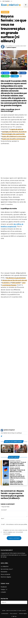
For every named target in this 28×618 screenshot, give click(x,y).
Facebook (4, 587)
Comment (4, 510)
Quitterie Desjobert (9, 430)
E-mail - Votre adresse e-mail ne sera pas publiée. (14, 524)
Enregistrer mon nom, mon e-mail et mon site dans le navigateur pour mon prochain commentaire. (15, 532)
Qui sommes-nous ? (7, 569)
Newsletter (4, 571)
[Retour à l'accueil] (11, 5)
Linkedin (3, 592)
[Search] (25, 602)
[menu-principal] (25, 4)
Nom (2, 518)
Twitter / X (4, 589)
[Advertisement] (14, 161)
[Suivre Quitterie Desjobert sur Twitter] (1, 436)
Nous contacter (5, 574)
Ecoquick (5, 12)
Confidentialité (4, 613)
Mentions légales (6, 577)
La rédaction (4, 566)
